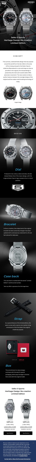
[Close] (33, 443)
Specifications (10, 433)
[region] (18, 451)
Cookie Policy (23, 456)
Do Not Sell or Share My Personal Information (17, 459)
